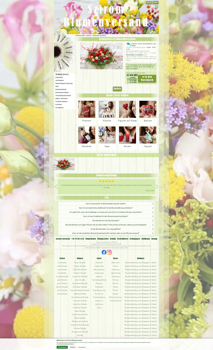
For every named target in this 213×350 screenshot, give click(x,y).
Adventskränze (115, 301)
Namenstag (99, 273)
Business (99, 283)
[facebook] (104, 252)
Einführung (145, 239)
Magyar (155, 2)
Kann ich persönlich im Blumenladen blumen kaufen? (106, 203)
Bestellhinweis (59, 107)
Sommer (115, 283)
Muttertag (115, 269)
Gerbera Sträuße (80, 294)
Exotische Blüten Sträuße (79, 290)
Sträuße (66, 43)
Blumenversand (80, 35)
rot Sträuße (62, 262)
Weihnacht (115, 262)
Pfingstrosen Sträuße (80, 321)
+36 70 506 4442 (77, 239)
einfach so (99, 301)
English (149, 2)
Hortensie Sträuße (80, 307)
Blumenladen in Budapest (134, 55)
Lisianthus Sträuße (80, 304)
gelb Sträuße (62, 280)
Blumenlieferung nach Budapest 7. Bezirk (140, 283)
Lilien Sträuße (80, 280)
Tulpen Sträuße (80, 266)
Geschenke (63, 39)
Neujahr (115, 294)
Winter (115, 290)
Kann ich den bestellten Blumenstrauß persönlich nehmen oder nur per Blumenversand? (105, 233)
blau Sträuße (62, 294)
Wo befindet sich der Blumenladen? (105, 220)
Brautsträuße (59, 77)
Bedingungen (135, 239)
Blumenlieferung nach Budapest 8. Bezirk (140, 287)
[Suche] (156, 32)
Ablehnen (72, 347)
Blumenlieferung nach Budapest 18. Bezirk (141, 321)
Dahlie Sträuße (80, 318)
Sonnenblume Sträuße (79, 297)
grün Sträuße (62, 283)
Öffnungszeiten (102, 239)
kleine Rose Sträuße (79, 314)
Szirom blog (59, 65)
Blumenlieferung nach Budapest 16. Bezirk (141, 314)
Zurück (117, 88)
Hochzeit (88, 35)
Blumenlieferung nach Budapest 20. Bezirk (141, 328)
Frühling (115, 280)
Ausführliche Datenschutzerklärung (65, 344)
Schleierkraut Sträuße (80, 332)
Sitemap (154, 239)
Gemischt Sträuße (80, 269)
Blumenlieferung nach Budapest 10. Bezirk (141, 294)
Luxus (99, 307)
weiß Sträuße (62, 266)
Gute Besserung (99, 290)
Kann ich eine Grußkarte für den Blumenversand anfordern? (105, 216)
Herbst (115, 287)
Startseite (59, 37)
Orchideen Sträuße (80, 287)
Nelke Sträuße (80, 311)
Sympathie (99, 287)
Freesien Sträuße (80, 273)
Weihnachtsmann (115, 297)
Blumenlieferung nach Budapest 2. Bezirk (140, 266)
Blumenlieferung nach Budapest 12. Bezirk (141, 301)
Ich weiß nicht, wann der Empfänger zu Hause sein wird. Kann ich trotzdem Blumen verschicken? (106, 212)
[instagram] (109, 252)
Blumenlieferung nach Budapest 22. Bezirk (141, 335)
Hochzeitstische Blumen (99, 35)
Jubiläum (99, 276)
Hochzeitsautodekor (60, 89)
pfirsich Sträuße (62, 287)
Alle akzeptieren (62, 347)
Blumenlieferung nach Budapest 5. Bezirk (140, 276)
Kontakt (113, 239)
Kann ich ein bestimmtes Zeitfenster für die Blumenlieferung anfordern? (106, 208)
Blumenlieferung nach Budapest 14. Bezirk (141, 307)
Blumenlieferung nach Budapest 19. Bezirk (141, 325)
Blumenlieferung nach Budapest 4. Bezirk (140, 273)
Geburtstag (99, 266)
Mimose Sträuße (80, 328)
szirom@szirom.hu (63, 239)
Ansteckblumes (59, 80)
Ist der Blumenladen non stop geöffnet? (106, 229)
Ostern (115, 266)
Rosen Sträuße (79, 262)
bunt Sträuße (62, 290)
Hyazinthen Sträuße (79, 276)
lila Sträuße (62, 273)
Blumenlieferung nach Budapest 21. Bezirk (141, 332)
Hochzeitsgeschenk (99, 280)
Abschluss (99, 304)
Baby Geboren (99, 269)
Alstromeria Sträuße (79, 283)
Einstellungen (82, 347)
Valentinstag (115, 273)
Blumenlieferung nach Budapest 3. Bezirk (140, 269)
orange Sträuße (62, 276)
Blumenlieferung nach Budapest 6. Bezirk (140, 280)
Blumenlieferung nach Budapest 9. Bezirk (140, 290)
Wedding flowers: (62, 74)
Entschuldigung (99, 297)
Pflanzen (68, 47)
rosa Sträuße (62, 269)
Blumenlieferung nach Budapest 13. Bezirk (141, 304)
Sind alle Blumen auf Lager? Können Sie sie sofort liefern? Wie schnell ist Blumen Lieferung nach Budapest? (105, 225)
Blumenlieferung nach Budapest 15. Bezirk (141, 311)
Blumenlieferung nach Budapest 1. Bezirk (140, 262)
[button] (157, 186)
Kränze (66, 57)
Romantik (99, 262)
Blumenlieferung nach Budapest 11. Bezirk (141, 297)
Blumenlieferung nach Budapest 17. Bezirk (141, 318)
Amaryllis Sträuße (80, 301)
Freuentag (115, 276)
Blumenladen (65, 63)
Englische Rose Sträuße (80, 325)
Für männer (99, 294)
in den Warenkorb (147, 78)
